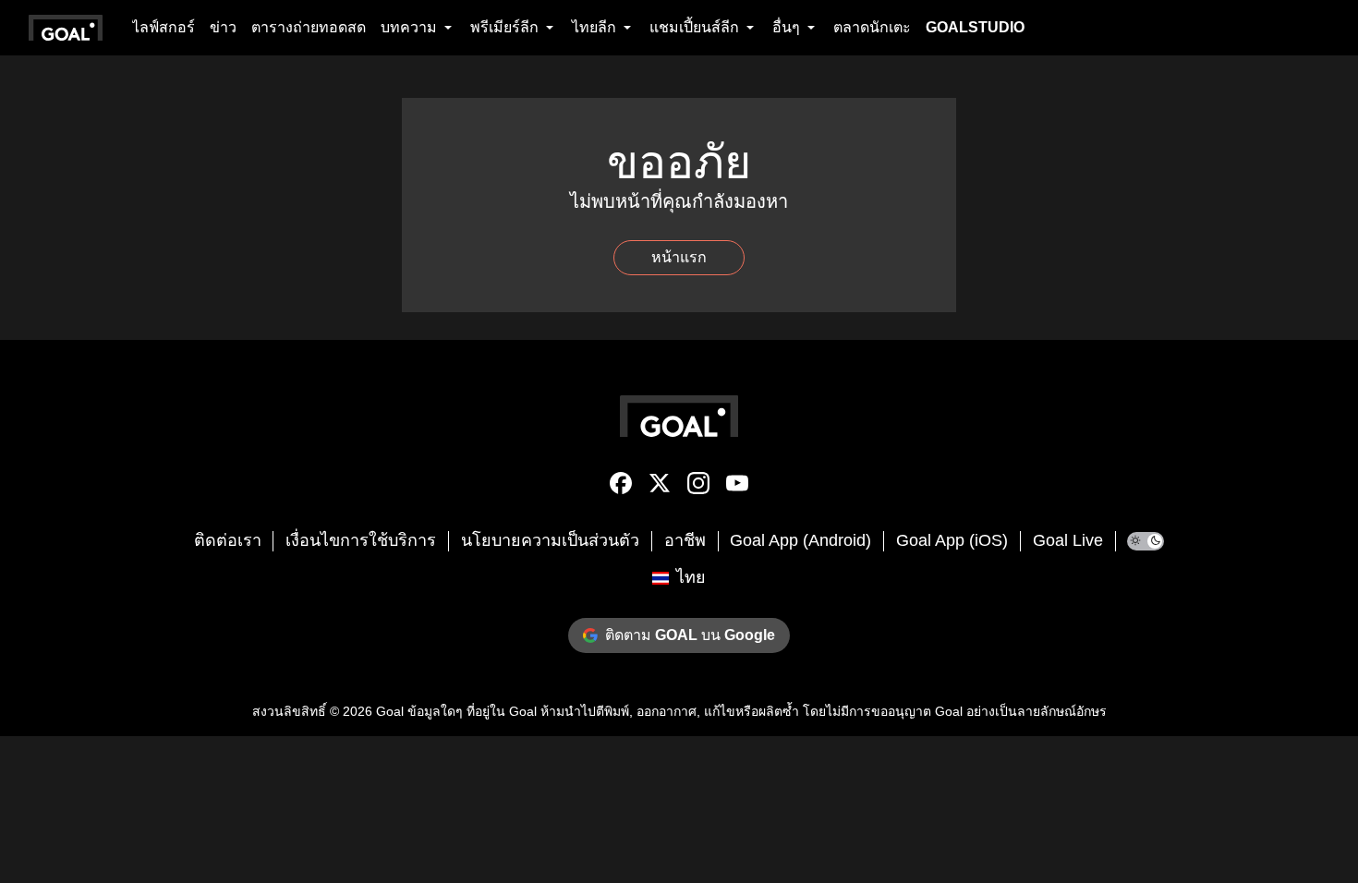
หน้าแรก (679, 257)
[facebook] (621, 486)
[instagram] (698, 486)
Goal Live (1068, 540)
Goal (390, 711)
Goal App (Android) (800, 540)
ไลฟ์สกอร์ (163, 27)
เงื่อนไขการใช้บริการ (360, 540)
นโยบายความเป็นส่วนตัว (550, 540)
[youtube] (737, 486)
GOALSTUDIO (975, 27)
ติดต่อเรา (227, 540)
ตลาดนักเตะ (872, 27)
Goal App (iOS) (952, 540)
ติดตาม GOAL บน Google (690, 635)
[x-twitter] (659, 486)
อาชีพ (685, 540)
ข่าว (223, 27)
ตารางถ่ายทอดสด (308, 27)
